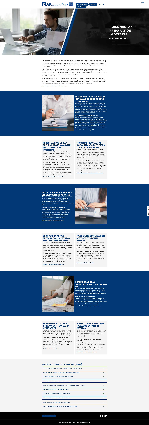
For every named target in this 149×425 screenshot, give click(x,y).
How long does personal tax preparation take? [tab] (56, 389)
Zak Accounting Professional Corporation (79, 422)
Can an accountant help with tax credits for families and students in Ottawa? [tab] (64, 385)
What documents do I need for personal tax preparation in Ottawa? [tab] (61, 372)
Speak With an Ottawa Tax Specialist (85, 130)
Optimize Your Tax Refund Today (85, 262)
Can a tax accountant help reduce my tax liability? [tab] (56, 402)
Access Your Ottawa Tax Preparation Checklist (87, 306)
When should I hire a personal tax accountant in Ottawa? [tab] (58, 381)
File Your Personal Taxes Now (50, 349)
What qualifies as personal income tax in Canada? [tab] (56, 393)
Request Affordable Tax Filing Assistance (53, 220)
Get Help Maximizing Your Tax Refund (53, 176)
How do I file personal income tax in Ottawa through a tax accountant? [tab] (62, 368)
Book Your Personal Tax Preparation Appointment (55, 86)
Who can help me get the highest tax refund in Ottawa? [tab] (58, 376)
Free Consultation (82, 4)
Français (93, 4)
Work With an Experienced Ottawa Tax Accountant (90, 173)
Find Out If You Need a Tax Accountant (87, 352)
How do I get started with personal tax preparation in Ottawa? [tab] (60, 406)
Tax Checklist (81, 6)
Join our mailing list (49, 416)
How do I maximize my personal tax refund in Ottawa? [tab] (57, 398)
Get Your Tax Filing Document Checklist (53, 264)
